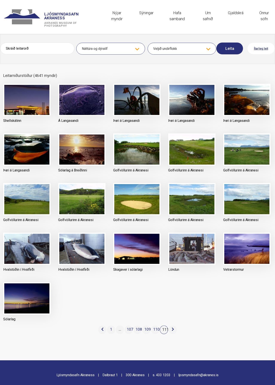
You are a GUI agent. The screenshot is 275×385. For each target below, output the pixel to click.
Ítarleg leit (261, 48)
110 (156, 329)
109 (147, 329)
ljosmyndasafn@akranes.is (198, 375)
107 (130, 329)
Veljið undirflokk (165, 49)
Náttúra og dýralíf (95, 49)
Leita (229, 48)
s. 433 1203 (161, 375)
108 (139, 329)
